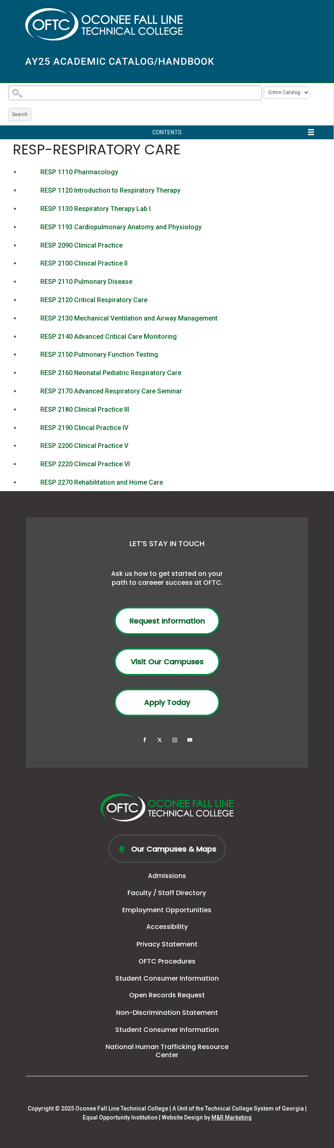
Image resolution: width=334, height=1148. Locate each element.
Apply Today (167, 702)
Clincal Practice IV (84, 428)
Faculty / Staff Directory (166, 893)
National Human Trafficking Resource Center (167, 1051)
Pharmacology (79, 172)
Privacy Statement (167, 944)
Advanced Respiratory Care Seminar (111, 391)
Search (20, 114)
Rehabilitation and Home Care (101, 482)
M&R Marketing (231, 1117)
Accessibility (167, 926)
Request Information (167, 621)
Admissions (167, 875)
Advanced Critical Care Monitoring (108, 336)
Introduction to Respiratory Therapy (110, 190)
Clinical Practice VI (85, 464)
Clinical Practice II (83, 263)
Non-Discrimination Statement (167, 1012)
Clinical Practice (81, 245)
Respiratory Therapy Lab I (95, 209)
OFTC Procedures (167, 961)
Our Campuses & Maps (172, 849)
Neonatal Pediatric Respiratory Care (110, 373)
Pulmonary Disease (86, 281)
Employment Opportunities (166, 910)
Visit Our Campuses (167, 661)
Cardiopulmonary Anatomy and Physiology (121, 227)
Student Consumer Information (167, 978)
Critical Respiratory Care (93, 300)
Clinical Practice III (84, 409)
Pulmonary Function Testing (99, 354)
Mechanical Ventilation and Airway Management (129, 318)
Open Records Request (167, 995)
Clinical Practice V (84, 446)
